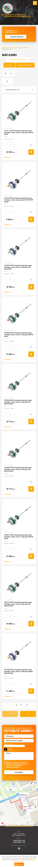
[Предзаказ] (31, 152)
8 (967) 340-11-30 (11, 30)
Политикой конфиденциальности (24, 860)
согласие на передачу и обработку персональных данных (17, 763)
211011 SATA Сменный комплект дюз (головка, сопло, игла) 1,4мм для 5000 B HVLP (18, 132)
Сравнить (31, 145)
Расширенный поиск (18, 59)
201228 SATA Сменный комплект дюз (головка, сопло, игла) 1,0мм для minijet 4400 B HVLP (18, 671)
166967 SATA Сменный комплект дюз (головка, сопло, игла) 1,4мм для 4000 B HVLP (18, 536)
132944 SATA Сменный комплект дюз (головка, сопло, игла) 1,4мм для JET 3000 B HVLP (18, 402)
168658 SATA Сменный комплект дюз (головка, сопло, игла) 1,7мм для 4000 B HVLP (18, 334)
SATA (25, 47)
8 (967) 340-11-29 (11, 32)
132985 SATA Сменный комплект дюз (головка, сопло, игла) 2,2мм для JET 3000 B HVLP (18, 469)
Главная (5, 47)
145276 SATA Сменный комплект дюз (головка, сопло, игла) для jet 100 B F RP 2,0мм (18, 200)
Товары (19, 47)
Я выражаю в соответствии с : (17, 765)
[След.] (28, 714)
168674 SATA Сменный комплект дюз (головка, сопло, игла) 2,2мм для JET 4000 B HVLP (18, 604)
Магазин (13, 47)
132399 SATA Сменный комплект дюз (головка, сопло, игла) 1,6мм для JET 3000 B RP (18, 267)
